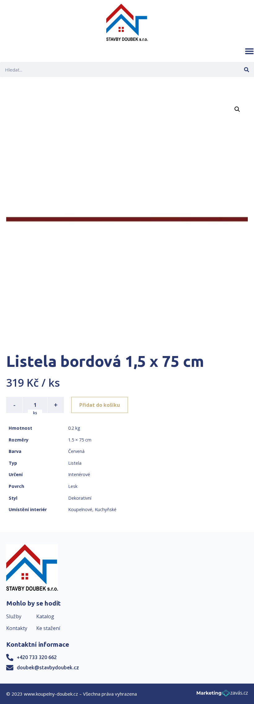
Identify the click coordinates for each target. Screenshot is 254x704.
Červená (76, 451)
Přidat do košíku (99, 405)
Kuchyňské (105, 509)
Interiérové (79, 474)
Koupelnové (80, 509)
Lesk (72, 486)
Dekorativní (79, 498)
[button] (249, 51)
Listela (74, 463)
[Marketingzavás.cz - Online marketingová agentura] (222, 694)
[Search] (246, 69)
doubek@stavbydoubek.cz (48, 667)
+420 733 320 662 (37, 657)
